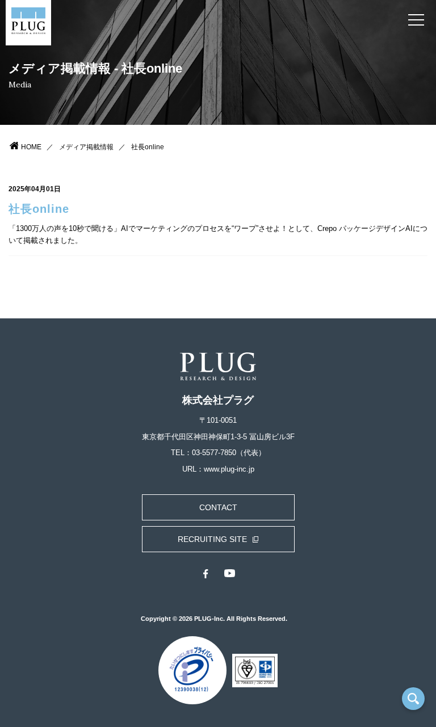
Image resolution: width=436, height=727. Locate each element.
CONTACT (218, 507)
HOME (31, 147)
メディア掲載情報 (86, 147)
